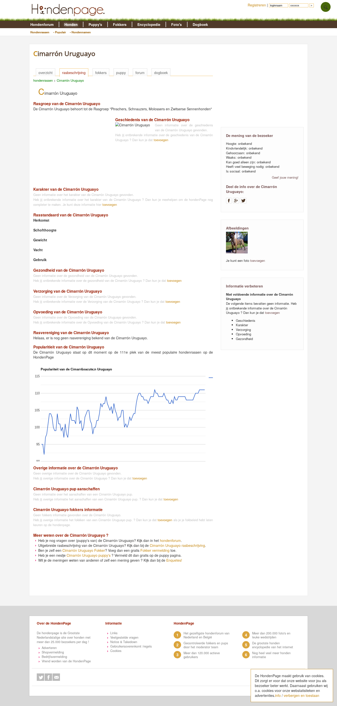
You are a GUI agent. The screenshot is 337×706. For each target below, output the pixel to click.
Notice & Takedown (123, 642)
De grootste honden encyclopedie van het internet (272, 645)
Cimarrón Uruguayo (70, 80)
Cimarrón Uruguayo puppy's (89, 555)
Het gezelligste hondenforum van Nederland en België (206, 635)
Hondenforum (42, 24)
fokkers (101, 72)
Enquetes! (174, 560)
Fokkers (120, 24)
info (278, 695)
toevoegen (161, 140)
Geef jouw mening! (285, 177)
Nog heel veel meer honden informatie (271, 655)
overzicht (45, 72)
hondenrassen (43, 80)
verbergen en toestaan (301, 695)
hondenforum (170, 540)
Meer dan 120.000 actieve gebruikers (202, 655)
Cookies (115, 651)
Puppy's (95, 24)
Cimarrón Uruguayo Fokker (83, 550)
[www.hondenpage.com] (69, 18)
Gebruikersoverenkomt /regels (131, 646)
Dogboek (200, 24)
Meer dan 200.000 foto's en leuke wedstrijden (271, 635)
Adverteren (49, 648)
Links (113, 633)
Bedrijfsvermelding (54, 656)
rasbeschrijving (74, 72)
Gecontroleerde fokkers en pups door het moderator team (206, 645)
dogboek (161, 72)
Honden (71, 24)
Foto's (176, 24)
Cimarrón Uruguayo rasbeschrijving (177, 545)
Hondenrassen (39, 32)
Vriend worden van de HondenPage (66, 661)
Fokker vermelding (154, 550)
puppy (121, 72)
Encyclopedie (148, 24)
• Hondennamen (80, 32)
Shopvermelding (53, 652)
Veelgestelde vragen (124, 637)
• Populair (59, 32)
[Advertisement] (70, 148)
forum (140, 72)
